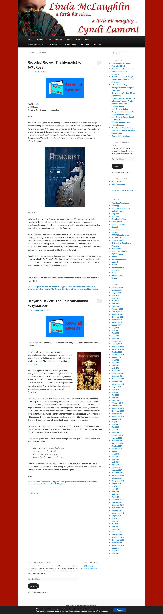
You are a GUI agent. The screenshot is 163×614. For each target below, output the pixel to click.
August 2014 (116, 548)
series (30, 484)
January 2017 (117, 470)
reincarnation (32, 289)
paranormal (77, 286)
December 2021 (118, 314)
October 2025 (117, 290)
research (115, 262)
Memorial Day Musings (121, 136)
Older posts (33, 493)
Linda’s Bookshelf (82, 39)
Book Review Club (119, 219)
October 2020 (117, 352)
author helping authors (121, 208)
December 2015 (118, 505)
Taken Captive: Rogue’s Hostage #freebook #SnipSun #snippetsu (123, 87)
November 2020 (118, 349)
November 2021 (118, 317)
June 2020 (115, 362)
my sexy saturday (118, 240)
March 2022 (116, 306)
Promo (114, 256)
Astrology (115, 205)
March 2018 (116, 432)
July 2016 (115, 486)
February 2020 (117, 373)
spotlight (115, 270)
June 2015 (115, 521)
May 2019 (115, 395)
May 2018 (115, 427)
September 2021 (118, 322)
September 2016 (118, 481)
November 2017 (118, 443)
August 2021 (116, 325)
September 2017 (118, 448)
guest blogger (117, 229)
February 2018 (117, 435)
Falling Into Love (118, 224)
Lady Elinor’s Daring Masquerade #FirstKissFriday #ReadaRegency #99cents (123, 112)
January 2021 (117, 344)
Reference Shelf (55, 44)
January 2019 (117, 405)
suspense (47, 289)
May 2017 (115, 459)
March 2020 (116, 370)
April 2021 (115, 336)
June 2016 (115, 489)
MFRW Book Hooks (119, 237)
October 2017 (117, 446)
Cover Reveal (117, 221)
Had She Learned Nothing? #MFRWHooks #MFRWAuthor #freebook (123, 79)
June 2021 (115, 330)
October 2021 (117, 319)
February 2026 (117, 287)
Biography (59, 39)
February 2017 (117, 467)
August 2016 (116, 483)
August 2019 (116, 387)
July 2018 (115, 421)
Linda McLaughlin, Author (122, 191)
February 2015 (117, 532)
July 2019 (115, 389)
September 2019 (118, 384)
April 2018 (115, 429)
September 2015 (118, 513)
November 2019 (118, 379)
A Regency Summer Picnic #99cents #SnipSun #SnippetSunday (122, 103)
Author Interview (118, 211)
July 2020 (115, 360)
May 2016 (115, 491)
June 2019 (115, 392)
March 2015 (116, 529)
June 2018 (115, 424)
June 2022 (115, 298)
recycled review (80, 481)
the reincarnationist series (71, 289)
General (37, 481)
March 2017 (116, 464)
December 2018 (118, 408)
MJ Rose (69, 286)
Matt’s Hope (84, 44)
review (40, 289)
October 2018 (117, 413)
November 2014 (118, 540)
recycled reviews (88, 286)
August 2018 (116, 419)
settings (104, 611)
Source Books (70, 44)
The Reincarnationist (78, 218)
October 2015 (117, 510)
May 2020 (115, 365)
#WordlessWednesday (120, 203)
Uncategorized (54, 286)
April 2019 (115, 397)
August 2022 (116, 293)
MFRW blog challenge (120, 235)
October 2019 (117, 381)
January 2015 (117, 534)
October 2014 (117, 542)
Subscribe (117, 166)
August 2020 (116, 357)
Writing (114, 278)
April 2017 (115, 462)
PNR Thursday (117, 254)
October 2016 (117, 478)
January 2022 (117, 311)
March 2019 (116, 400)
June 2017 (115, 456)
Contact (69, 39)
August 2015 (116, 515)
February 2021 (117, 341)
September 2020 (118, 354)
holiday (114, 232)
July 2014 (115, 550)
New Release (116, 248)
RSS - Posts (116, 181)
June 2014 (115, 553)
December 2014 (118, 537)
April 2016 (115, 494)
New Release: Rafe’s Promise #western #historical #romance (123, 71)
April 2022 (115, 303)
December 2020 (118, 346)
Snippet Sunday (118, 267)
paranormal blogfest (119, 251)
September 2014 (118, 545)
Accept (119, 610)
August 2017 (116, 451)
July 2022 (115, 295)
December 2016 (118, 472)
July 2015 (115, 518)
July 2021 (115, 328)
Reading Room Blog (44, 39)
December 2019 (118, 376)
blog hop (115, 213)
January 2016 (117, 502)
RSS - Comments (118, 184)
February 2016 (117, 499)
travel (114, 272)
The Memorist (56, 289)
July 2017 (115, 454)
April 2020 (115, 368)
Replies (60, 484)
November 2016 (118, 475)
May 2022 (115, 301)
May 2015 (115, 524)
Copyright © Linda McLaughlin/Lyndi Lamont (81, 605)
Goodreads (32, 364)
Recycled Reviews (41, 286)
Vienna (84, 289)
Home (30, 39)
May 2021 (115, 333)
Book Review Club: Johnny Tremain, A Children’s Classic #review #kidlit (123, 130)
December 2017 (118, 440)
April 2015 (115, 526)
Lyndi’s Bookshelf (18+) (36, 44)
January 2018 (117, 438)
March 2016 (116, 497)
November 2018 (118, 411)
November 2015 (118, 507)
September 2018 (118, 416)
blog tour (115, 216)
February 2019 (117, 403)
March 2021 (116, 338)
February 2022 (117, 309)
